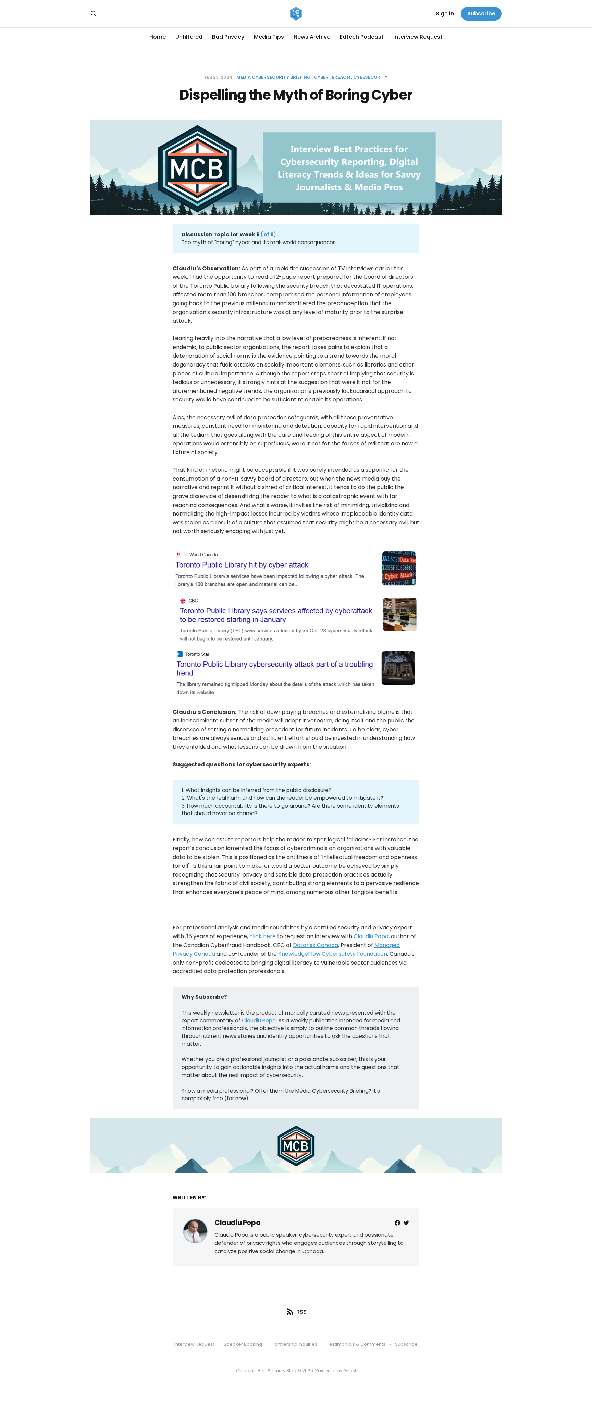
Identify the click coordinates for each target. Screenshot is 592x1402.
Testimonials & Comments (356, 1344)
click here (262, 936)
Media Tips (269, 37)
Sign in (445, 13)
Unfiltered (188, 37)
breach (341, 77)
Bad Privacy (228, 37)
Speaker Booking (243, 1344)
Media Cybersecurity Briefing (273, 77)
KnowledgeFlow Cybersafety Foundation (332, 954)
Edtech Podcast (362, 37)
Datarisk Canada (315, 945)
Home (157, 37)
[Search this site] (93, 14)
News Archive (312, 37)
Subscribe (481, 13)
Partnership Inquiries (294, 1344)
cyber (321, 77)
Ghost (349, 1370)
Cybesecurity (370, 77)
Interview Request (418, 37)
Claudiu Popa (371, 936)
